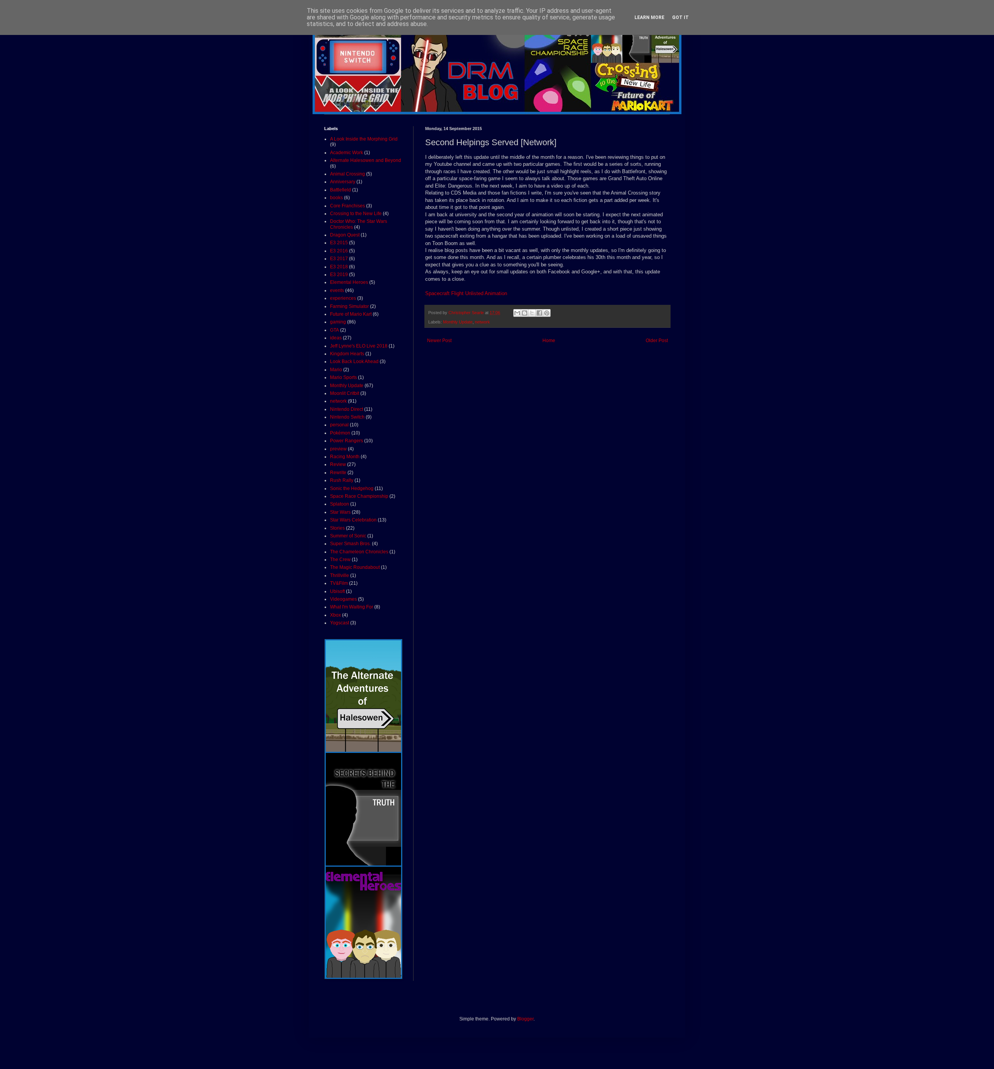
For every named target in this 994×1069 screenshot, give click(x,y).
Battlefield (340, 190)
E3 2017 (339, 258)
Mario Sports (343, 377)
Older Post (657, 340)
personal (339, 425)
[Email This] (517, 313)
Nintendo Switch (347, 417)
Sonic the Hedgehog (352, 488)
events (337, 290)
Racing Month (345, 456)
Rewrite (338, 472)
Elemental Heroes (349, 282)
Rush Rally (341, 480)
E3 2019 (339, 274)
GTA (334, 330)
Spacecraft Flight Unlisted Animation (466, 293)
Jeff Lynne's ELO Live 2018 (359, 346)
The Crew (340, 559)
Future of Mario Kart (351, 314)
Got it (680, 17)
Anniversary (342, 181)
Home (548, 340)
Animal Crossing (347, 174)
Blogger (525, 1019)
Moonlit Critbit (344, 393)
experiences (343, 298)
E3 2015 (339, 242)
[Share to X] (532, 313)
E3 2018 (339, 266)
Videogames (343, 599)
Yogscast (339, 623)
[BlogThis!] (524, 313)
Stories (337, 528)
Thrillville (339, 575)
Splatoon (339, 504)
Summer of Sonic (348, 536)
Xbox (335, 615)
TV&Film (339, 583)
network (482, 322)
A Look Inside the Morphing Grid (364, 139)
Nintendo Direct (346, 409)
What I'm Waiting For (351, 607)
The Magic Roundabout (355, 567)
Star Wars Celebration (353, 520)
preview (338, 449)
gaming (338, 322)
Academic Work (346, 152)
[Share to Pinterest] (547, 313)
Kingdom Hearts (347, 353)
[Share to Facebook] (539, 313)
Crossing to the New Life (356, 213)
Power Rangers (346, 440)
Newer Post (439, 340)
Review (338, 464)
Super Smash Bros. (350, 543)
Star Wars (340, 512)
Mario (336, 369)
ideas (336, 338)
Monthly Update (458, 322)
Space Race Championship (359, 496)
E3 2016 (339, 251)
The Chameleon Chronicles (359, 551)
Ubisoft (337, 591)
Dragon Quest (345, 235)
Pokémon (340, 433)
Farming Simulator (349, 306)
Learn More (649, 17)
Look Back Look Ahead (354, 361)
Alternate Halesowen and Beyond (365, 160)
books (336, 197)
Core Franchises (347, 206)
